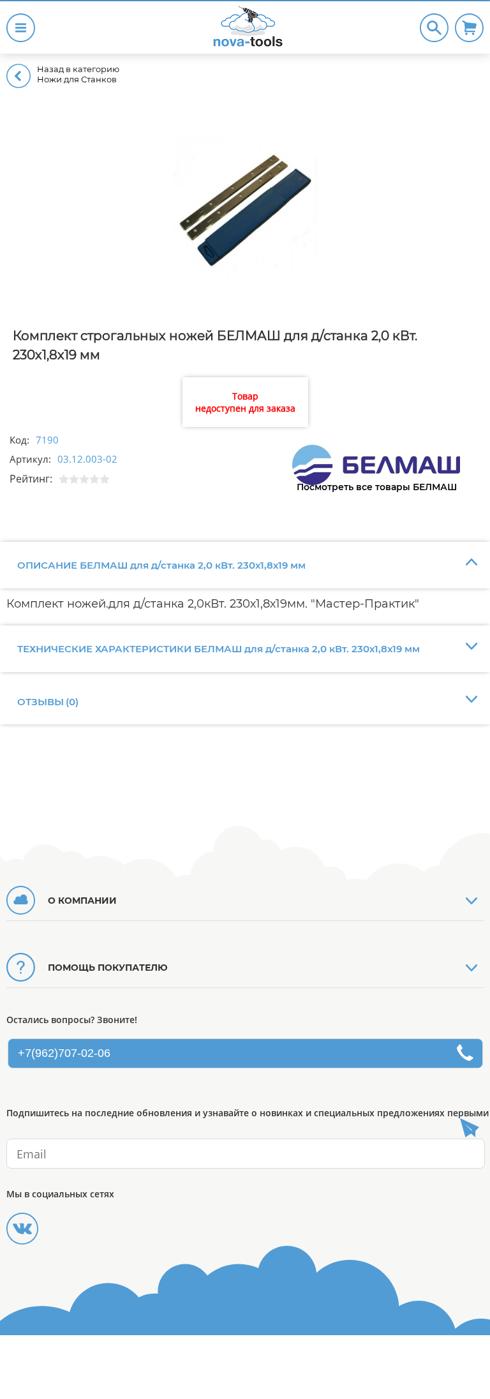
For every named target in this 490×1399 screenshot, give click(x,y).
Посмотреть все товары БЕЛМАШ (377, 487)
